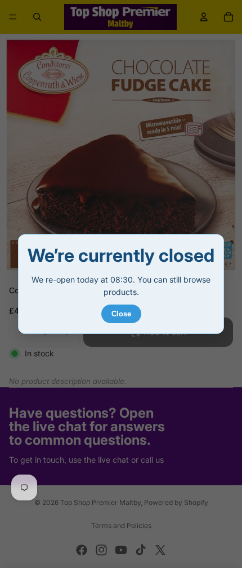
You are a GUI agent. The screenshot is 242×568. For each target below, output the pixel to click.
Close (121, 314)
